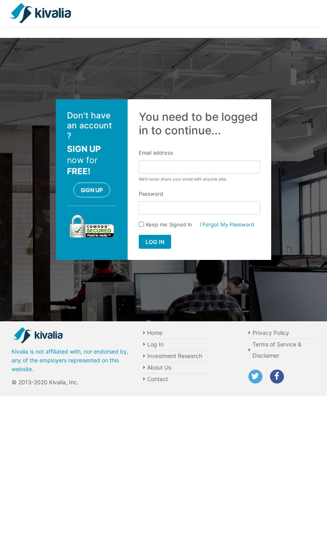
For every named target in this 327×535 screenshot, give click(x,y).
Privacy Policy (270, 332)
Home (154, 332)
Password (151, 194)
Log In (155, 344)
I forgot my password (227, 224)
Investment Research (174, 355)
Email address (156, 152)
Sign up (92, 190)
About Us (159, 367)
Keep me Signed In (169, 224)
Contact (157, 379)
